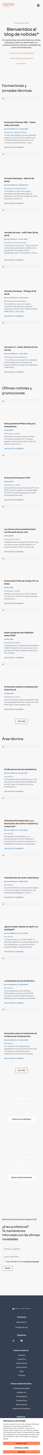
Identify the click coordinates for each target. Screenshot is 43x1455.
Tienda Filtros (21, 1367)
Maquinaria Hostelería (21, 1408)
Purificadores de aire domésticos (20, 769)
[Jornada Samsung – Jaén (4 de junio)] (21, 154)
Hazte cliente (21, 1363)
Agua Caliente (21, 1404)
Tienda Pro (21, 1359)
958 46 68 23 (21, 1322)
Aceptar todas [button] (21, 1443)
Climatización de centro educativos (21, 878)
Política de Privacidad (31, 1262)
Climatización (21, 1396)
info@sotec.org (21, 1327)
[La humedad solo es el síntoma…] (21, 958)
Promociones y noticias (12, 433)
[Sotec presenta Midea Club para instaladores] (21, 401)
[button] (21, 721)
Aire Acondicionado (21, 1388)
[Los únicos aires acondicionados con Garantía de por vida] (21, 507)
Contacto (21, 1375)
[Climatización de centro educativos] (21, 855)
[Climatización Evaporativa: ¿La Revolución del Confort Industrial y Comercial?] (21, 798)
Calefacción (21, 1392)
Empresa (21, 1355)
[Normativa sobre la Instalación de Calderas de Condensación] (21, 1010)
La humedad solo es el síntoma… (19, 981)
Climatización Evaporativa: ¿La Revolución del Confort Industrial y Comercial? (21, 824)
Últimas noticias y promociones (21, 58)
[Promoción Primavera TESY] (21, 455)
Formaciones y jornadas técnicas (21, 53)
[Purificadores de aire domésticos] (21, 747)
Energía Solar (21, 1400)
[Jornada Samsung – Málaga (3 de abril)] (21, 267)
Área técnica (21, 63)
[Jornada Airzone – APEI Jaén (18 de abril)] (21, 210)
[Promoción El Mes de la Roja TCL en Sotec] (21, 558)
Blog (21, 1371)
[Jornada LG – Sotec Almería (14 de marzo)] (21, 323)
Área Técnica (8, 776)
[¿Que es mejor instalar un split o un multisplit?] (21, 904)
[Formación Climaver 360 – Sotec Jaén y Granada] (21, 99)
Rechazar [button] (21, 1452)
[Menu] (38, 5)
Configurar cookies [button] (21, 1448)
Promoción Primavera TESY (17, 478)
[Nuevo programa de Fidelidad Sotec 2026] (21, 610)
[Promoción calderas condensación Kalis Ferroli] (21, 664)
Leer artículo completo (13, 147)
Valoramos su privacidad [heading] (14, 1421)
